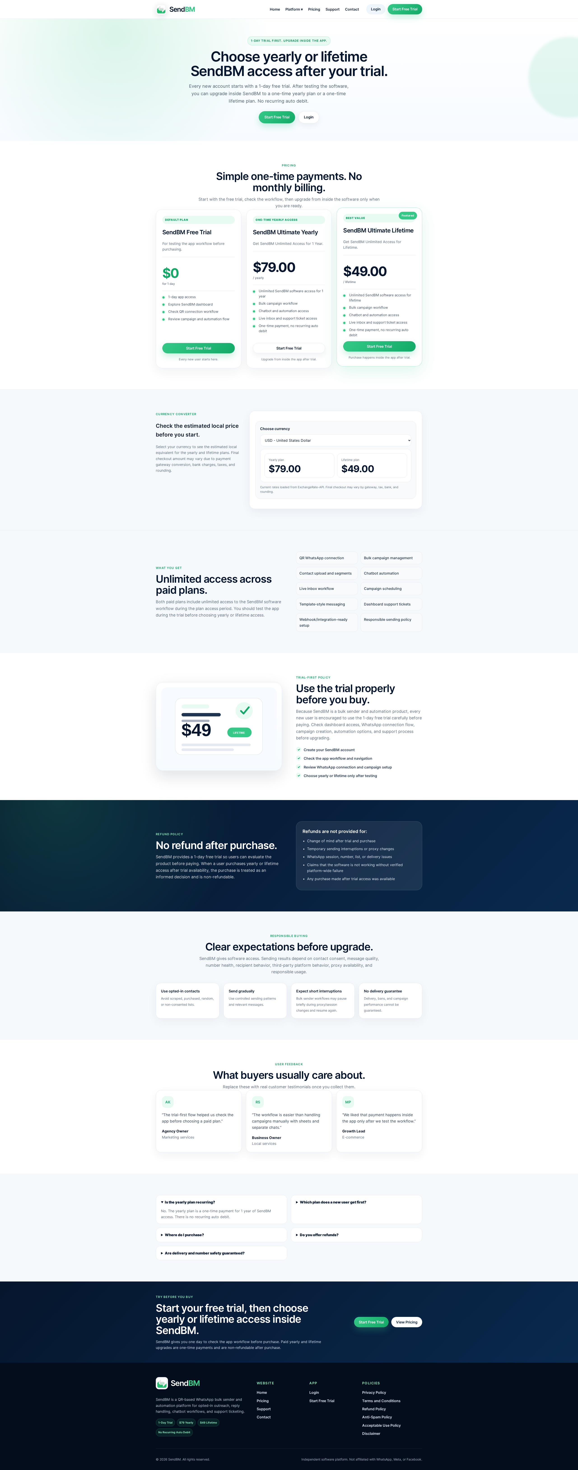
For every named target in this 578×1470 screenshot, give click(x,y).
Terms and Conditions (381, 1401)
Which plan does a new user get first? (333, 1202)
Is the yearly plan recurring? (190, 1202)
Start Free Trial (404, 9)
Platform (294, 9)
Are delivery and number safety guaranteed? (205, 1253)
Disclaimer (371, 1433)
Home (275, 9)
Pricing (314, 9)
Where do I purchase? (184, 1235)
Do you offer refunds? (319, 1235)
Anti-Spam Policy (377, 1417)
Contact (352, 9)
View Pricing (406, 1322)
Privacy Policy (374, 1392)
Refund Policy (374, 1409)
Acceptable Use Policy (381, 1425)
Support (333, 9)
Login (376, 9)
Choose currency (275, 428)
